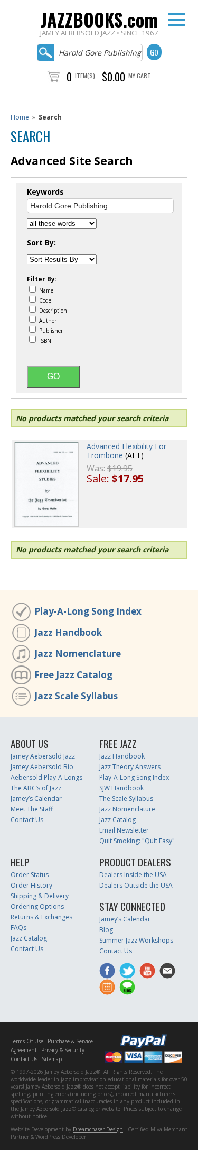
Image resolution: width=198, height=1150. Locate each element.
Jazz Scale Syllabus (76, 696)
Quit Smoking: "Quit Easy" (137, 840)
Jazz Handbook (68, 632)
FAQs (18, 927)
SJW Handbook (121, 787)
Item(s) (85, 75)
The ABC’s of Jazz (36, 787)
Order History (31, 885)
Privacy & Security (62, 1050)
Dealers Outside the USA (136, 885)
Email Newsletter (124, 830)
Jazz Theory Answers (130, 766)
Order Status (30, 874)
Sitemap (52, 1059)
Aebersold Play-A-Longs (46, 777)
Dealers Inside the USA (133, 874)
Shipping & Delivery (40, 895)
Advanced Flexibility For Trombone (126, 450)
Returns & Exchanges (41, 916)
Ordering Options (37, 906)
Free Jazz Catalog (73, 675)
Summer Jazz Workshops (136, 940)
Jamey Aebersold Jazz (43, 756)
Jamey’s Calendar (36, 798)
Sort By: (41, 243)
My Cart (139, 75)
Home (20, 117)
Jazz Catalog (117, 819)
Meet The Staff (32, 809)
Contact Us (27, 819)
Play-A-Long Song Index (88, 611)
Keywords (45, 192)
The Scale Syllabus (126, 798)
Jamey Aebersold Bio (42, 766)
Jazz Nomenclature (77, 653)
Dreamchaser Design (98, 1129)
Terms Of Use (27, 1041)
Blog (106, 929)
